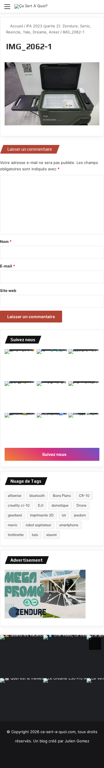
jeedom (80, 515)
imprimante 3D (42, 515)
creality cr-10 (19, 505)
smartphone (68, 525)
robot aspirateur (38, 525)
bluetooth (37, 495)
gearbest (15, 515)
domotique (59, 505)
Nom (6, 241)
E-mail (7, 266)
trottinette (16, 535)
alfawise (14, 495)
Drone (81, 505)
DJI (40, 505)
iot (64, 515)
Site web (8, 290)
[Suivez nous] (95, 643)
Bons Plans (62, 495)
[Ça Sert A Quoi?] (31, 6)
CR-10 (84, 495)
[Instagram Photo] (20, 364)
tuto (35, 535)
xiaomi (51, 535)
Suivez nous (53, 454)
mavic (13, 525)
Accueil (16, 26)
